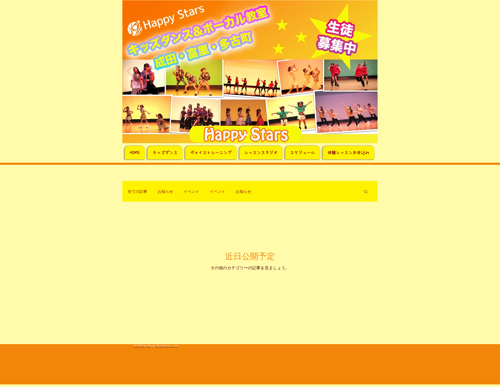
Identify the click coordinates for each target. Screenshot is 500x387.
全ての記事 (137, 191)
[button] (365, 192)
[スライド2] (253, 135)
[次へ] (370, 72)
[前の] (129, 72)
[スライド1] (246, 135)
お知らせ (165, 191)
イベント (191, 191)
